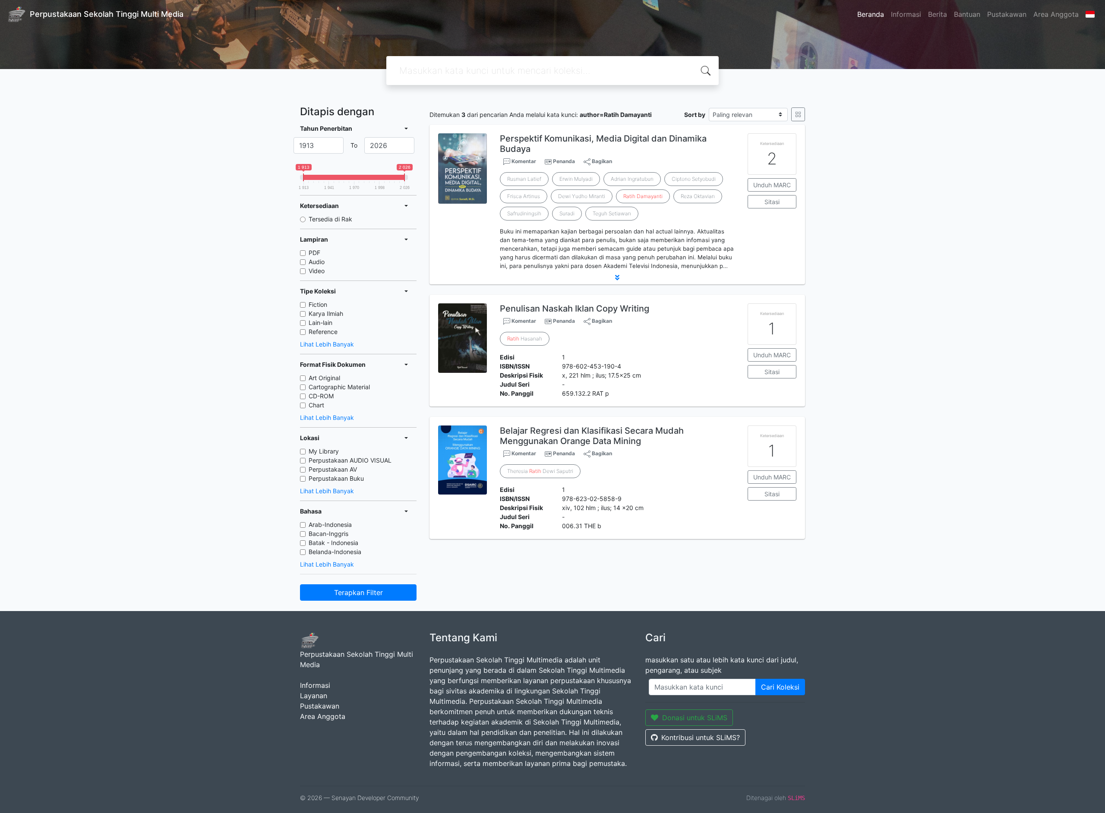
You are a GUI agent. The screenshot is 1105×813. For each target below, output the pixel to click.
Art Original (324, 377)
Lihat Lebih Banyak (327, 344)
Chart (316, 405)
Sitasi (772, 201)
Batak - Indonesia (333, 542)
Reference (323, 331)
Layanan (313, 695)
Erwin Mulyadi (576, 179)
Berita (937, 14)
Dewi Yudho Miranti (581, 196)
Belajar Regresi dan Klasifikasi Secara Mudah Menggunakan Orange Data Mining (592, 435)
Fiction (318, 304)
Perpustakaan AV (333, 469)
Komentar (523, 161)
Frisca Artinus (523, 196)
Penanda (564, 161)
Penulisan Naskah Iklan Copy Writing (574, 308)
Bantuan (967, 14)
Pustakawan (1006, 14)
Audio (317, 261)
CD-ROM (321, 396)
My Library (324, 451)
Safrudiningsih (524, 213)
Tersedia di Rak (330, 219)
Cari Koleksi (780, 687)
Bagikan (601, 161)
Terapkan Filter (358, 592)
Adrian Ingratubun (632, 179)
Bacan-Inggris (328, 533)
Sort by (694, 114)
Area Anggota (1056, 14)
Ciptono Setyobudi (694, 179)
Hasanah (524, 338)
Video (317, 270)
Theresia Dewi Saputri (540, 471)
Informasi (906, 14)
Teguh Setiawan (612, 213)
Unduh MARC (772, 185)
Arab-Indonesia (330, 524)
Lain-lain (320, 322)
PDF (314, 252)
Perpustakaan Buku (336, 478)
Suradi (567, 213)
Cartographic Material (339, 387)
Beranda (870, 14)
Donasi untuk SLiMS (694, 717)
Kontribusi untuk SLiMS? (700, 737)
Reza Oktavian (698, 196)
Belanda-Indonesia (335, 551)
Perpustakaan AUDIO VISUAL (350, 460)
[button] (617, 277)
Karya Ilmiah (326, 313)
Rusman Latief (524, 179)
